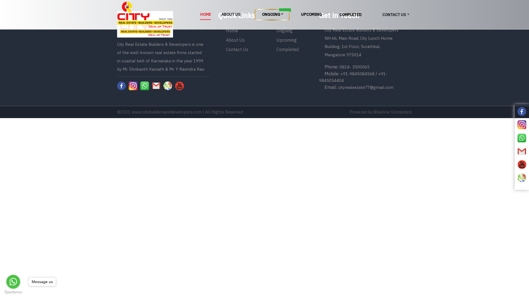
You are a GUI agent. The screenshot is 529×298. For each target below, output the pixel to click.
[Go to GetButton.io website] (13, 292)
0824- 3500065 (354, 67)
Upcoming (311, 14)
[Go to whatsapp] (13, 282)
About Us (231, 14)
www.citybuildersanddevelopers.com (166, 112)
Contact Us (237, 49)
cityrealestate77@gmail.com (365, 87)
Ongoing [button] (271, 14)
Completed (350, 14)
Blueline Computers (393, 112)
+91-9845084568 (357, 73)
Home (205, 14)
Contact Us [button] (394, 14)
